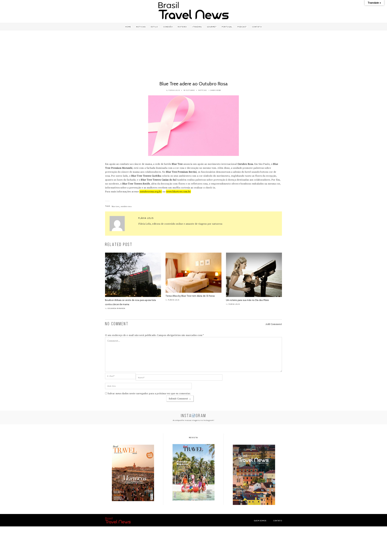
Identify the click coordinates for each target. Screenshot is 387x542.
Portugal (227, 27)
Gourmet (212, 27)
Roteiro (182, 27)
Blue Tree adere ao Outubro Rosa (193, 84)
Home (128, 27)
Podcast (242, 27)
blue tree (115, 206)
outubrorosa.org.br (151, 191)
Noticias (141, 27)
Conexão (168, 27)
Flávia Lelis (174, 90)
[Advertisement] (193, 56)
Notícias (202, 90)
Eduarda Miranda (116, 308)
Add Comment (273, 324)
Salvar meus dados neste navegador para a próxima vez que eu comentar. (149, 393)
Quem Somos (260, 520)
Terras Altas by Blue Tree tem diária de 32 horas (190, 296)
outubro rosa (126, 206)
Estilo (154, 27)
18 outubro (189, 90)
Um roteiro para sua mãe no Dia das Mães (247, 300)
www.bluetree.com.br (178, 191)
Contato (257, 27)
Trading (197, 27)
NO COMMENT (116, 324)
